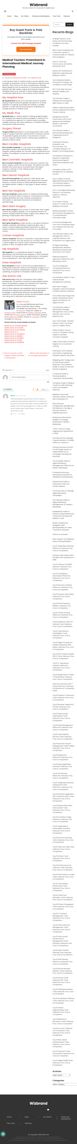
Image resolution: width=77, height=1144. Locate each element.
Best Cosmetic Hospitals (17, 159)
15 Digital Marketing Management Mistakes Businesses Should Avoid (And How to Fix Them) (62, 248)
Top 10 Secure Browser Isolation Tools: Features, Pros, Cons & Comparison (62, 970)
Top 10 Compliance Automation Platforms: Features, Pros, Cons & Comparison (61, 577)
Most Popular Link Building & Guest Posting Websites (63, 540)
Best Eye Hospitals (13, 190)
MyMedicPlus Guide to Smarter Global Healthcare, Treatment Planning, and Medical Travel (63, 515)
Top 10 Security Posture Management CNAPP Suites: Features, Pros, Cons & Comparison (63, 747)
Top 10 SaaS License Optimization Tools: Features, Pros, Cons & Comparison (61, 717)
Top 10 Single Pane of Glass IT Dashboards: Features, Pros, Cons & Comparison (63, 676)
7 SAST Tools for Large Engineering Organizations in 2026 (63, 431)
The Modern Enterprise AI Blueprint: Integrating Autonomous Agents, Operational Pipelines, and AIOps (63, 160)
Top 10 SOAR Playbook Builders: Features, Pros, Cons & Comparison (62, 605)
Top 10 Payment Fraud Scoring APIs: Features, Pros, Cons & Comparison (63, 1053)
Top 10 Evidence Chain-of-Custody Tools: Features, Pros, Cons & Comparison (63, 624)
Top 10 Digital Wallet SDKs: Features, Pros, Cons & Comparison (63, 1062)
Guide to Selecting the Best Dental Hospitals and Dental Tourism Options (64, 109)
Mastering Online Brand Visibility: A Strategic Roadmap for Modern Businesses (62, 420)
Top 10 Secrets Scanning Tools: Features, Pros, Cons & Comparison (63, 840)
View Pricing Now (26, 49)
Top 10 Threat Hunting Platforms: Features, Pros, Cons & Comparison (63, 615)
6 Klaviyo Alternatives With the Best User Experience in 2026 (63, 557)
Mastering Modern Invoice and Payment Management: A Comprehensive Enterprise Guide (64, 214)
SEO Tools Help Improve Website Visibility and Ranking (62, 91)
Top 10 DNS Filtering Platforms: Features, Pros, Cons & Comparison (63, 961)
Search (69, 25)
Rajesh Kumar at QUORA (13, 340)
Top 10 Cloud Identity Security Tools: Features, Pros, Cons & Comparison (62, 736)
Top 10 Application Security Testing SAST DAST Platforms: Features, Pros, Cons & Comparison (63, 786)
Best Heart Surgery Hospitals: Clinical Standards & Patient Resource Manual (64, 288)
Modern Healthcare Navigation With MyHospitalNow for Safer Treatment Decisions (62, 526)
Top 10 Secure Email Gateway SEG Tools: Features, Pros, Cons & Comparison (61, 981)
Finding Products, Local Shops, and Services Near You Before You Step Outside (62, 42)
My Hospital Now (12, 97)
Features (66, 16)
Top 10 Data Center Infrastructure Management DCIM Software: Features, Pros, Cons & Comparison (62, 941)
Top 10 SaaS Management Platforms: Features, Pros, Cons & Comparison (63, 727)
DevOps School (10, 313)
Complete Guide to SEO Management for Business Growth (63, 171)
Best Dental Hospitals (15, 175)
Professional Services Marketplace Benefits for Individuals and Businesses (63, 474)
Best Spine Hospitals (15, 219)
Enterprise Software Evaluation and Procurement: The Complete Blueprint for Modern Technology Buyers (63, 146)
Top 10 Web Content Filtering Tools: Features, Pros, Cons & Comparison (62, 952)
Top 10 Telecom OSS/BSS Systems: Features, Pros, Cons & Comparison (62, 566)
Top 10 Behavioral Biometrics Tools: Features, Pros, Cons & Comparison (63, 1021)
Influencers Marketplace (41, 16)
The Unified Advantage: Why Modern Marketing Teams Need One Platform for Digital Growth (64, 299)
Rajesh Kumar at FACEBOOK (15, 334)
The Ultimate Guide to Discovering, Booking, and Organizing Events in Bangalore (62, 134)
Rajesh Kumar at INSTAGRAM (15, 330)
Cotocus (22, 311)
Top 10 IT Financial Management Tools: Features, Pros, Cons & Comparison (61, 917)
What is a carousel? (60, 534)
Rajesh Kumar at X (11, 332)
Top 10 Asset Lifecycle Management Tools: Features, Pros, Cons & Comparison (61, 928)
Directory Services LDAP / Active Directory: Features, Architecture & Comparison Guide (63, 687)
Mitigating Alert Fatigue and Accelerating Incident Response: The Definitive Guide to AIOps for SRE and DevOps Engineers (63, 364)
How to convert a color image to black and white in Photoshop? (14, 355)
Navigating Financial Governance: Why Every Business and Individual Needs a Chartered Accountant (62, 121)
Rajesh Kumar (36, 78)
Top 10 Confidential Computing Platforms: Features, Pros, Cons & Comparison (61, 269)
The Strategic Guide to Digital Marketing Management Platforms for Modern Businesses (63, 464)
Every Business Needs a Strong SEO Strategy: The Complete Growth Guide (62, 82)
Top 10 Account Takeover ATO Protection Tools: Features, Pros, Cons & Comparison (63, 1031)
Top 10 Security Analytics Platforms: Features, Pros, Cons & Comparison (63, 587)
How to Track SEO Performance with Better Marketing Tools (62, 64)
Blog (16, 16)
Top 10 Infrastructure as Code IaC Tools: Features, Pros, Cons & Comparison (62, 867)
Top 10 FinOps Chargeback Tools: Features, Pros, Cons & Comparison (63, 906)
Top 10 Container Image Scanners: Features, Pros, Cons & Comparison (62, 819)
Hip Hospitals (10, 248)
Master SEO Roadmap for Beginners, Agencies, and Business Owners (62, 73)
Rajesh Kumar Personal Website (16, 326)
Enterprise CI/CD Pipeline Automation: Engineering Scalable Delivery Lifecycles (63, 353)
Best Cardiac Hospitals (16, 144)
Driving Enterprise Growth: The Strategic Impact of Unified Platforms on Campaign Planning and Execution (63, 451)
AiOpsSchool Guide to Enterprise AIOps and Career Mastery (61, 483)
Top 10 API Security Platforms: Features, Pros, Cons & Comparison (63, 775)
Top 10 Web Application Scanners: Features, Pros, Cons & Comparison (62, 766)
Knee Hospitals (11, 262)
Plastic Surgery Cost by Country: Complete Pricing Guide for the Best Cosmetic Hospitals (63, 333)
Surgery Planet (11, 128)
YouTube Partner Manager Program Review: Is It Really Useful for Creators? (63, 440)
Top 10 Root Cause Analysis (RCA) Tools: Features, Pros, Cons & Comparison (63, 656)
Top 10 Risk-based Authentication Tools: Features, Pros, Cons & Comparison (61, 1043)
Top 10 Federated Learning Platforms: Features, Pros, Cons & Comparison (63, 548)
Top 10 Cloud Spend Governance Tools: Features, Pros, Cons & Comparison (61, 887)
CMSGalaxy (32, 1137)
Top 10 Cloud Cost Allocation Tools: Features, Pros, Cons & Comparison (63, 897)
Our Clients (25, 16)
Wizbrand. (18, 319)
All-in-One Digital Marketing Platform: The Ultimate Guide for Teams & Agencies (64, 193)
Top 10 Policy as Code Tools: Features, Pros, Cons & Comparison (63, 849)
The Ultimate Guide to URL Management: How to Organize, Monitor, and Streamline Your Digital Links (63, 237)
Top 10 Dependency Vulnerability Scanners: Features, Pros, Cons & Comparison (61, 829)
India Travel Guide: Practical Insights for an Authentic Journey (63, 344)
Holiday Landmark (34, 313)
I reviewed (35, 317)
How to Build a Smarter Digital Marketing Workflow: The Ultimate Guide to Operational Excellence (63, 182)
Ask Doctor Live (11, 276)
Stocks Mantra (20, 315)
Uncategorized (9, 74)
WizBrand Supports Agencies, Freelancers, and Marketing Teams (63, 259)
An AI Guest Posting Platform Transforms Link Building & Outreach (62, 203)
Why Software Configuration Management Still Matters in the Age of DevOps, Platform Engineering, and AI (63, 408)
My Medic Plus (11, 113)
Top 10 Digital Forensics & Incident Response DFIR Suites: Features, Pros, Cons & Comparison (63, 646)
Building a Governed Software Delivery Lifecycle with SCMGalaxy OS (63, 396)
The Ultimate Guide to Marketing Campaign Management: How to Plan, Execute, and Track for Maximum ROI (63, 311)
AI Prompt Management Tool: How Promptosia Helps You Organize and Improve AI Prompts (63, 225)
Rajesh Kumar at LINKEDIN (14, 336)
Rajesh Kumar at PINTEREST (14, 338)
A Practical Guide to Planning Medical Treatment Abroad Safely (63, 376)
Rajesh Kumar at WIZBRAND (14, 342)
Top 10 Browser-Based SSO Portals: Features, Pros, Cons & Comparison (63, 706)
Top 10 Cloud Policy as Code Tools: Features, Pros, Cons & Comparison (63, 876)
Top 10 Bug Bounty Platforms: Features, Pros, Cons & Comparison (63, 757)
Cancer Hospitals (13, 235)
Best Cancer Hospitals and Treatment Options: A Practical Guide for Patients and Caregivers (63, 53)
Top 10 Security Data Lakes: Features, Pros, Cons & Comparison (63, 596)
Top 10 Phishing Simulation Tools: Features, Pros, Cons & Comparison (63, 991)
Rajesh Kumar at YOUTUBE (14, 328)
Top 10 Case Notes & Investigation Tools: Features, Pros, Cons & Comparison (61, 634)
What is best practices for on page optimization (38, 354)
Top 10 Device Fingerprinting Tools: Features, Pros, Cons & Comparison (61, 1011)
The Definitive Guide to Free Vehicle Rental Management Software (63, 279)
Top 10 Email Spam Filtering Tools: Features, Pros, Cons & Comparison (63, 1000)
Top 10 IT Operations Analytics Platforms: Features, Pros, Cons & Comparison (61, 666)
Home (9, 16)
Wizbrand (38, 4)
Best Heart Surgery (14, 206)
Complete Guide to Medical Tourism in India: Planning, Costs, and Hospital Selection (63, 386)
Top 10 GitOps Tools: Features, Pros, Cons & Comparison (61, 858)
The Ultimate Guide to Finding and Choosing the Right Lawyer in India (62, 100)
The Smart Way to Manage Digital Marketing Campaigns (63, 493)
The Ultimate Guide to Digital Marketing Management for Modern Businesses (62, 503)
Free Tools (56, 16)
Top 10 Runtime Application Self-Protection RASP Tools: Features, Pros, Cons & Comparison (63, 797)
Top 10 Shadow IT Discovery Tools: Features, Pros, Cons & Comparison (63, 697)
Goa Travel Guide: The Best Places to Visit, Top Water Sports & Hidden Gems (63, 323)
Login (47, 370)
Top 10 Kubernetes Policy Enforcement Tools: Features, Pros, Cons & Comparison (62, 809)
